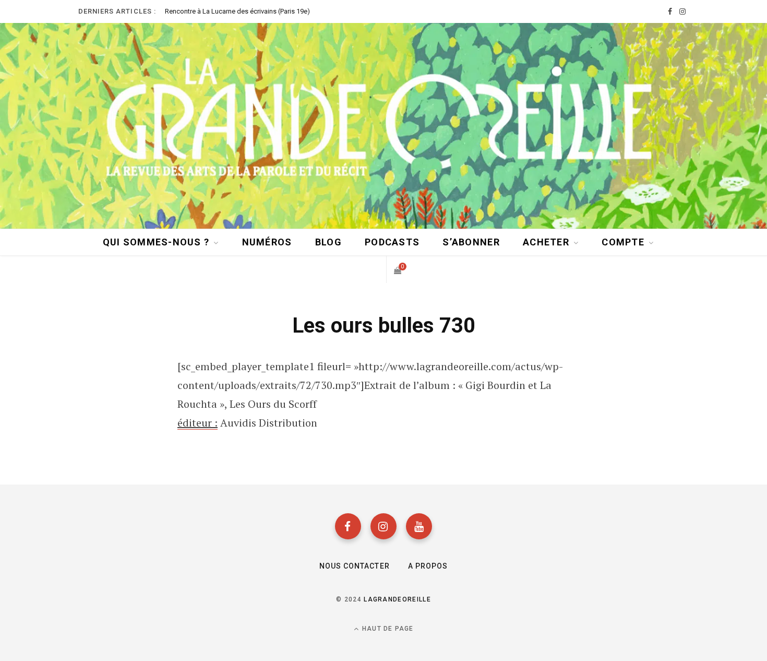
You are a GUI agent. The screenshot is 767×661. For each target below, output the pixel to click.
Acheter (546, 242)
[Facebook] (348, 526)
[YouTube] (419, 526)
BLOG (328, 242)
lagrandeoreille (397, 599)
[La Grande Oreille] (383, 125)
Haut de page (387, 628)
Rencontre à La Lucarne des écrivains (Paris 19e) (237, 11)
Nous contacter (354, 566)
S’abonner (470, 242)
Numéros (267, 242)
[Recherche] (371, 269)
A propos (428, 566)
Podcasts (392, 242)
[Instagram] (383, 526)
